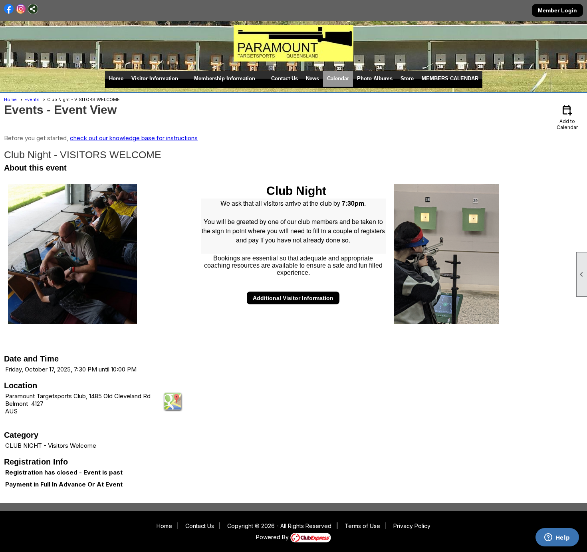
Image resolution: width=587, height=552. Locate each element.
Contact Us (284, 78)
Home (116, 78)
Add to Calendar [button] (567, 116)
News (312, 78)
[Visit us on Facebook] (9, 9)
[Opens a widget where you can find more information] (557, 538)
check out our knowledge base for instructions (134, 138)
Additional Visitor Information (293, 298)
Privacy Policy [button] (411, 525)
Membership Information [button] (224, 78)
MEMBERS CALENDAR (450, 78)
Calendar (338, 78)
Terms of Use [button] (362, 525)
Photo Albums (375, 78)
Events (32, 99)
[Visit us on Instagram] (21, 9)
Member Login (557, 10)
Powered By (273, 537)
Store (407, 78)
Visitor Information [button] (154, 78)
